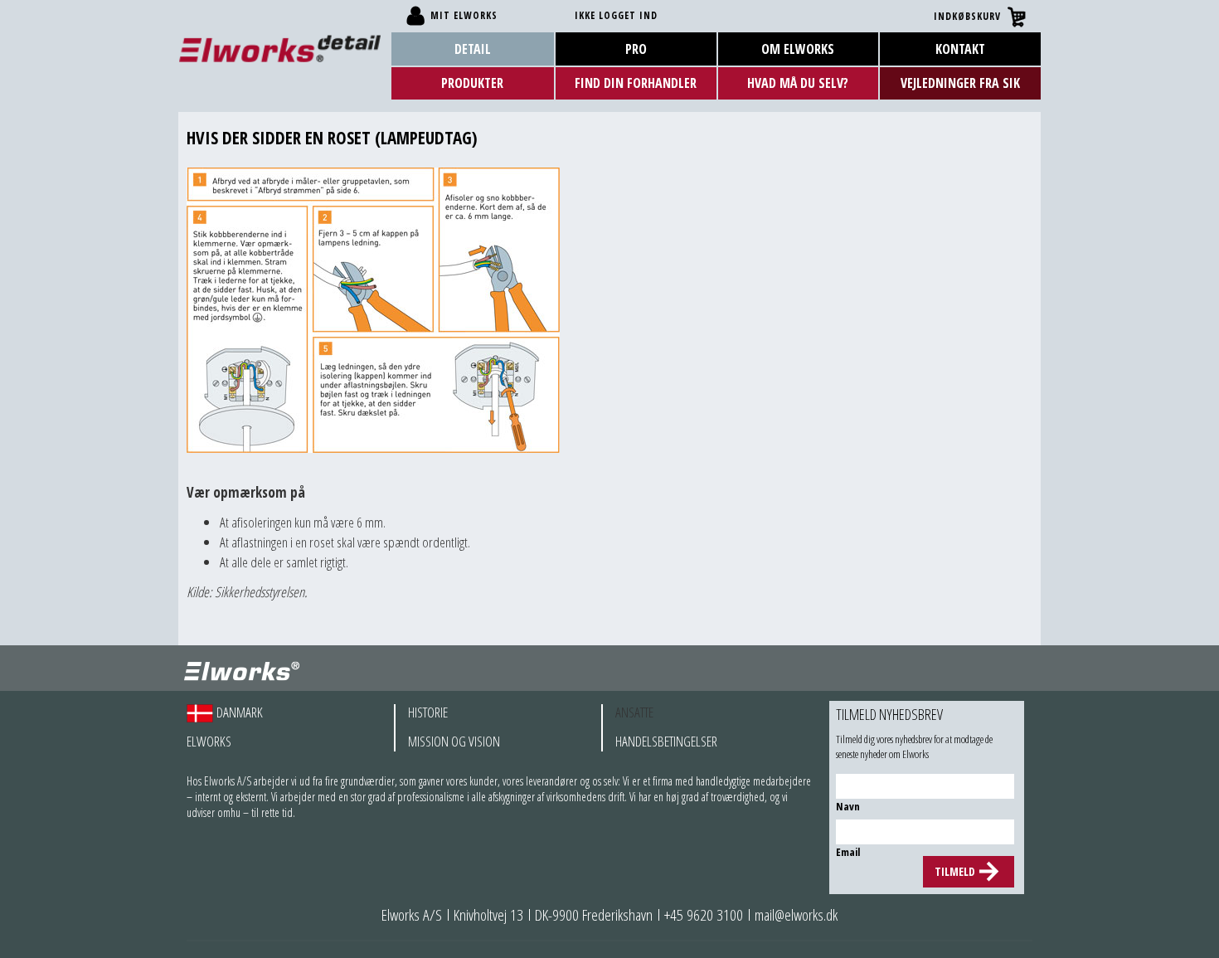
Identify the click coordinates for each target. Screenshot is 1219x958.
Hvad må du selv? (797, 83)
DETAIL (472, 49)
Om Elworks (797, 49)
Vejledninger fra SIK (960, 83)
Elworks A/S (411, 915)
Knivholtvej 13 (488, 915)
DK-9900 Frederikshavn (594, 915)
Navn (848, 806)
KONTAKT (960, 49)
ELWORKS (209, 741)
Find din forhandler (636, 83)
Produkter (472, 83)
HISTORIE (428, 712)
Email (848, 851)
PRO (636, 49)
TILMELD (955, 871)
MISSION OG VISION (454, 741)
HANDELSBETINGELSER (666, 741)
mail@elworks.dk (796, 915)
